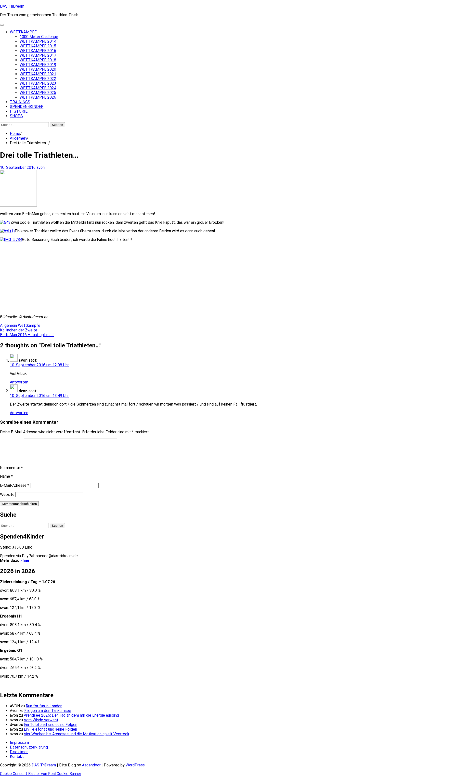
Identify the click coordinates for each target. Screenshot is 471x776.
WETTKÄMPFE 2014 (38, 41)
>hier (25, 560)
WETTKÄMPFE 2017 (38, 55)
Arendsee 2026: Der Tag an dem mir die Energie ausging (71, 715)
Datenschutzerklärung (29, 747)
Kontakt (17, 756)
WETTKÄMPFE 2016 (38, 50)
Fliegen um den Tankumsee (47, 710)
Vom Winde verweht (41, 720)
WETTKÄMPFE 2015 (38, 46)
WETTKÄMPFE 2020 (38, 69)
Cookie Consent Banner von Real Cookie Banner (40, 773)
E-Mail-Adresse (14, 485)
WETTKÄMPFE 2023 (38, 83)
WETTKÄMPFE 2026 (38, 97)
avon (41, 167)
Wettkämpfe (29, 325)
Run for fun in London (44, 706)
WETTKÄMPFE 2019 (38, 64)
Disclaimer (19, 752)
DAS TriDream (12, 6)
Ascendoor (91, 765)
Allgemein (8, 325)
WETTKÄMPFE (23, 32)
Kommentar (11, 467)
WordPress (135, 765)
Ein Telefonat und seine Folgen (50, 724)
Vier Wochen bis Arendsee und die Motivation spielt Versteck (76, 734)
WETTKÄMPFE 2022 (38, 78)
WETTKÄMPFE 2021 (38, 74)
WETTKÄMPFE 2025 (38, 92)
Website (7, 494)
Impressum (19, 742)
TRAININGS (20, 102)
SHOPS (16, 116)
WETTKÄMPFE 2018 (38, 60)
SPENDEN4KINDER (26, 106)
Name (6, 476)
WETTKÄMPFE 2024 (38, 88)
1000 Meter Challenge (39, 36)
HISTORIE (18, 111)
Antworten (19, 382)
